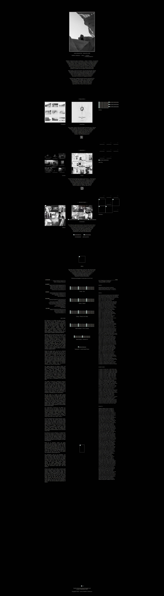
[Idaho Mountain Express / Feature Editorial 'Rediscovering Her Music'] (88, 166)
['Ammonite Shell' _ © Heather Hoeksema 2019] (104, 102)
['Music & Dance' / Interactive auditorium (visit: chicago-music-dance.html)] (88, 211)
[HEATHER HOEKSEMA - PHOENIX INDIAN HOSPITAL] (82, 311)
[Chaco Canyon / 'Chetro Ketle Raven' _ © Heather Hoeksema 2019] (62, 108)
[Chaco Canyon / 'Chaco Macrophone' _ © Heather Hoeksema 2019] (55, 115)
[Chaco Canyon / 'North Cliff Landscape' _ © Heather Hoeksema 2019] (62, 122)
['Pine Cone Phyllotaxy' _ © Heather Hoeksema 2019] (114, 104)
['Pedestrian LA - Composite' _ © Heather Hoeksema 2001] (86, 337)
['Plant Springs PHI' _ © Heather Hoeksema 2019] (104, 104)
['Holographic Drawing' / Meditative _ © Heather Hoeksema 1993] (55, 225)
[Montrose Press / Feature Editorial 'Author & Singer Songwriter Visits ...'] (82, 159)
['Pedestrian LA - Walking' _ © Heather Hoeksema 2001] (78, 336)
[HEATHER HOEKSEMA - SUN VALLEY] (90, 312)
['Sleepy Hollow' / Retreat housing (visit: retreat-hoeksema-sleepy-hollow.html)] (73, 219)
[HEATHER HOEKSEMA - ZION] (90, 288)
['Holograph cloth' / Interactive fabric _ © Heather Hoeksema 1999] (62, 218)
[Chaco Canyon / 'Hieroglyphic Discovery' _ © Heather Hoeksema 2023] (48, 108)
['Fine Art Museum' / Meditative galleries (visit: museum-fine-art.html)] (83, 219)
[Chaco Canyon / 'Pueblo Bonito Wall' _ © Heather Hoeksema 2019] (62, 115)
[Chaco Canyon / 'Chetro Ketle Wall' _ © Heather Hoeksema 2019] (48, 122)
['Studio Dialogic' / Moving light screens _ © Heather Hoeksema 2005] (88, 218)
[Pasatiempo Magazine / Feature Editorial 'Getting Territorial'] (88, 173)
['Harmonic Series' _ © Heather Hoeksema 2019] (114, 106)
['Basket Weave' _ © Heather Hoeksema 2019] (104, 103)
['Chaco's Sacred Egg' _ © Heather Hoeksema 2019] (104, 105)
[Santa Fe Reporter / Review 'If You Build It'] (82, 166)
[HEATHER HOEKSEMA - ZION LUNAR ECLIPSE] (74, 287)
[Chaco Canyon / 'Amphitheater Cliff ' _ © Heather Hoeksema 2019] (48, 115)
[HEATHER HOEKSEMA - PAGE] (74, 289)
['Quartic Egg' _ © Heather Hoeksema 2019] (104, 106)
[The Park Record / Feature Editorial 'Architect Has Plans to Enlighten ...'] (82, 173)
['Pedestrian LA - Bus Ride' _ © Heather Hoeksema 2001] (86, 336)
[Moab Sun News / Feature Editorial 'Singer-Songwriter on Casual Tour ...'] (88, 159)
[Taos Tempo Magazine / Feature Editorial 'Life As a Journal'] (75, 173)
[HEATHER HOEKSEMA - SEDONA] (74, 300)
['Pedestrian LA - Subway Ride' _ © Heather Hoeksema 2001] (78, 337)
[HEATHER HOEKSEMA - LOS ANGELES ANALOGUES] (74, 326)
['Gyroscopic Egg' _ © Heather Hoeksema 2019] (104, 107)
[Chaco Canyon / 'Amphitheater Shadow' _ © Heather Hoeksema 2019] (55, 122)
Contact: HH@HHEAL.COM (82, 589)
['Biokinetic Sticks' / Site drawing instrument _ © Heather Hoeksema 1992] (62, 225)
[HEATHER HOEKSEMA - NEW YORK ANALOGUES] (74, 324)
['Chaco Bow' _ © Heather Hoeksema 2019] (114, 102)
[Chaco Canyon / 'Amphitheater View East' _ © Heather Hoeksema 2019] (55, 108)
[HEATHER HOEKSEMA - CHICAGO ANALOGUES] (74, 325)
